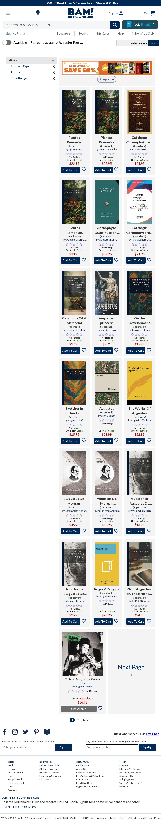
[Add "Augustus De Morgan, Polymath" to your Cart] (74, 531)
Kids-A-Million (16, 772)
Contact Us (82, 779)
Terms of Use (117, 817)
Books (11, 765)
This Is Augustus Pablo (82, 679)
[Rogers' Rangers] (107, 564)
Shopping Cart (127, 775)
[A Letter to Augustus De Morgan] (139, 473)
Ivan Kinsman (108, 330)
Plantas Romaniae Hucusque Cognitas (106, 140)
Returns (124, 786)
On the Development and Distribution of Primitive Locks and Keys (139, 320)
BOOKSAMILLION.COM (75, 817)
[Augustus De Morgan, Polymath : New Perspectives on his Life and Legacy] (74, 473)
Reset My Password (130, 772)
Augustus (106, 408)
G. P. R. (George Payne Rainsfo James (139, 602)
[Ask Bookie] (140, 24)
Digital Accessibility (86, 786)
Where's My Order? (130, 783)
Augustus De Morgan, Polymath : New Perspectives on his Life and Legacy (74, 501)
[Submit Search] (115, 25)
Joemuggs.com (99, 817)
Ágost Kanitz (76, 149)
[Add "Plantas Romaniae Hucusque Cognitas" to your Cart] (107, 170)
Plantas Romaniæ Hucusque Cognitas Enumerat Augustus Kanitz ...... (74, 140)
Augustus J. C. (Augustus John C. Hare (74, 422)
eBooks (12, 769)
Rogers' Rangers (106, 589)
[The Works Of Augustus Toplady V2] (139, 383)
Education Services (50, 775)
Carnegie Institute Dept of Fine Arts (74, 331)
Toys (10, 786)
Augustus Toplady (141, 420)
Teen (10, 775)
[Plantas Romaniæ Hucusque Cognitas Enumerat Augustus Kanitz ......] (74, 112)
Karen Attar (71, 510)
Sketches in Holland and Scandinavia (74, 411)
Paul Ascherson (140, 149)
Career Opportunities (88, 772)
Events (83, 33)
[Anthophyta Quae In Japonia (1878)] (107, 202)
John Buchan (108, 415)
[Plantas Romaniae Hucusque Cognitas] (107, 112)
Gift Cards (103, 33)
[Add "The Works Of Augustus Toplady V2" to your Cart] (139, 441)
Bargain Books (16, 779)
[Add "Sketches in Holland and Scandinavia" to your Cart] (74, 441)
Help (121, 33)
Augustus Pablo (83, 686)
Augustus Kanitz (108, 149)
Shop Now (107, 79)
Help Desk (125, 765)
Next (86, 720)
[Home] (80, 13)
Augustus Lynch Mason (108, 598)
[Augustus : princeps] (107, 293)
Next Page (131, 671)
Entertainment (16, 783)
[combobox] (64, 25)
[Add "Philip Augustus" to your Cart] (139, 621)
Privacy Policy (153, 817)
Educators (63, 33)
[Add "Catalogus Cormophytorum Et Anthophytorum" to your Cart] (139, 170)
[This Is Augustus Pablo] (82, 654)
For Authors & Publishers (90, 775)
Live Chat (152, 734)
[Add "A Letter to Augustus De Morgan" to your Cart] (139, 531)
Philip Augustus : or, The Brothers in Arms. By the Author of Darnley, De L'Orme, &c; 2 (139, 591)
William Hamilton (141, 510)
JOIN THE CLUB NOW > (20, 807)
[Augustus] (107, 383)
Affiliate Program (48, 769)
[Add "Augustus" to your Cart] (107, 350)
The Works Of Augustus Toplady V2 (139, 411)
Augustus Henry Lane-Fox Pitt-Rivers (139, 331)
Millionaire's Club (143, 33)
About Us (81, 769)
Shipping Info (126, 779)
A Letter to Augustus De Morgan (139, 501)
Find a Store (82, 765)
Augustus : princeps (107, 320)
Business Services (49, 772)
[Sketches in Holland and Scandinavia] (74, 383)
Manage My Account (130, 769)
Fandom (12, 790)
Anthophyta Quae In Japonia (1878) (106, 230)
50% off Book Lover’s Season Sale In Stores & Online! (82, 3)
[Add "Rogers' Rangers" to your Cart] (107, 621)
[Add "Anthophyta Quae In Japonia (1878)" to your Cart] (107, 260)
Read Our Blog (84, 783)
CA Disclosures (135, 817)
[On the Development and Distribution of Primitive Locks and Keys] (139, 293)
